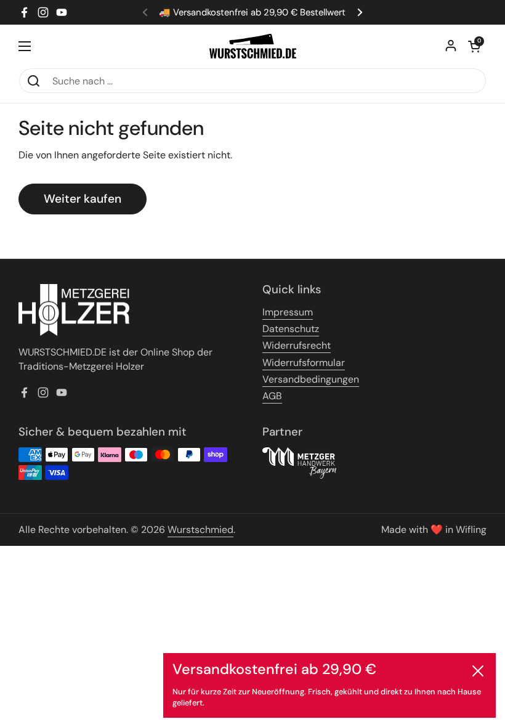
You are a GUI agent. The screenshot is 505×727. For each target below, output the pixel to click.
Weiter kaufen (82, 198)
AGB (272, 395)
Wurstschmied (200, 529)
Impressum (287, 312)
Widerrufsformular (303, 362)
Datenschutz (290, 328)
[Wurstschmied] (252, 46)
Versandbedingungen (310, 379)
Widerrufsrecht (296, 345)
